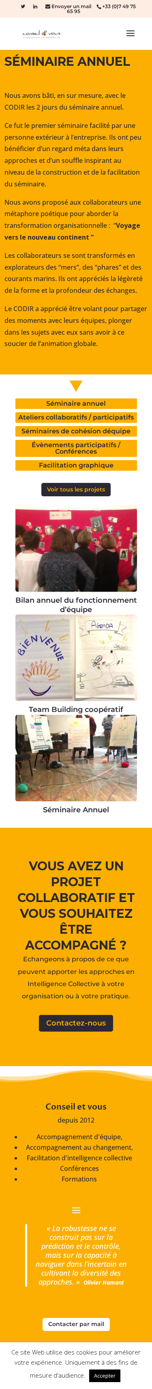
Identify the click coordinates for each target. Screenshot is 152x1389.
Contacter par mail (76, 1324)
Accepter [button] (105, 1375)
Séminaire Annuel (76, 809)
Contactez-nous (76, 1023)
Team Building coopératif (76, 709)
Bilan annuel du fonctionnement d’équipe (76, 605)
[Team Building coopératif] (76, 657)
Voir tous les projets (76, 489)
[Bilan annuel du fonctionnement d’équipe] (76, 548)
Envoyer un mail (70, 6)
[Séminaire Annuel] (76, 758)
